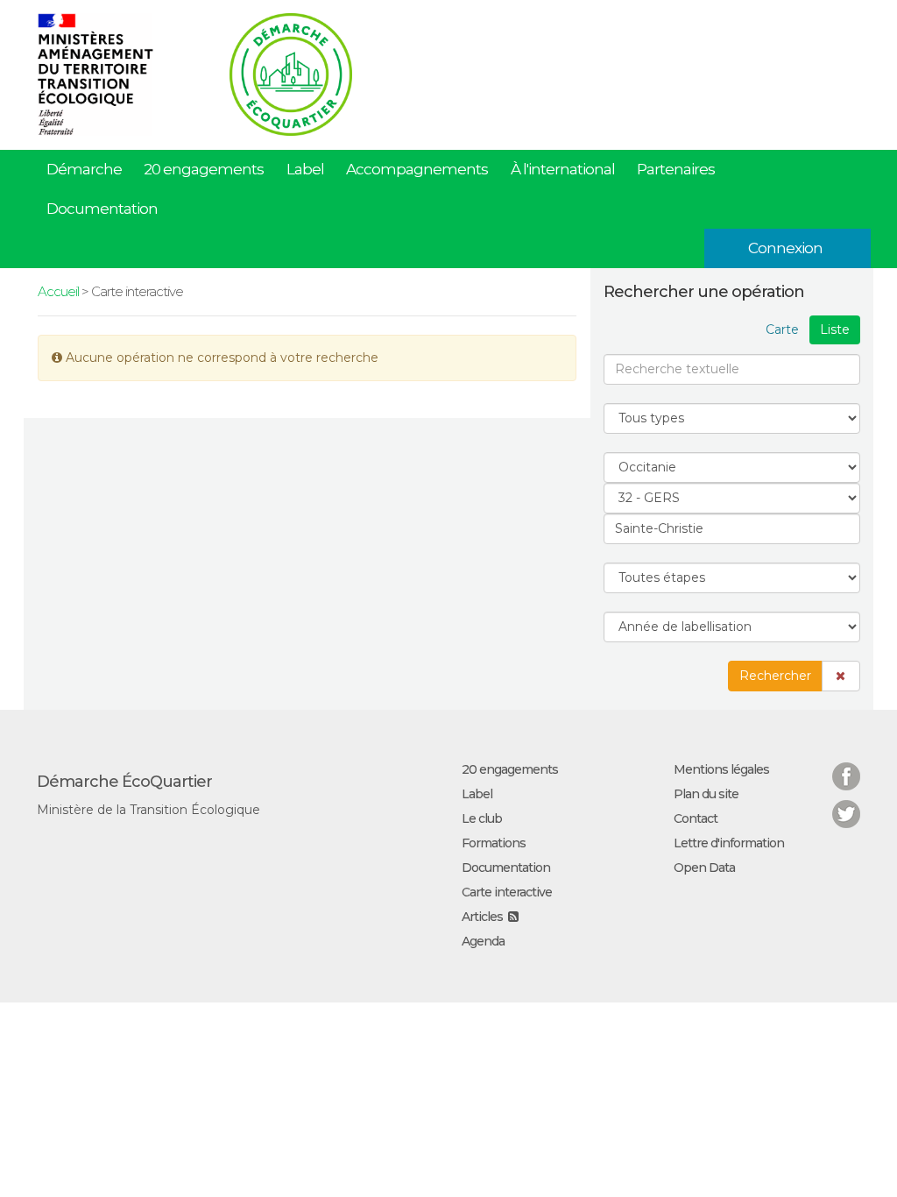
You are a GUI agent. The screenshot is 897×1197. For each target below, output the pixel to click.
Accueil (58, 291)
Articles (482, 916)
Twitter (846, 803)
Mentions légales (721, 769)
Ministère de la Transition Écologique (148, 810)
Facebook (846, 765)
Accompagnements (417, 169)
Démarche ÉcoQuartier (124, 781)
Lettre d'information (729, 843)
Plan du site (706, 794)
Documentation (102, 208)
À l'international (563, 169)
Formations (494, 843)
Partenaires (676, 169)
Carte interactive (507, 892)
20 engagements (204, 169)
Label (305, 169)
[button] (841, 676)
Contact (695, 818)
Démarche (84, 169)
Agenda (483, 941)
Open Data (704, 867)
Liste (835, 329)
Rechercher (775, 675)
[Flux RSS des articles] (513, 916)
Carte (782, 329)
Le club (482, 818)
